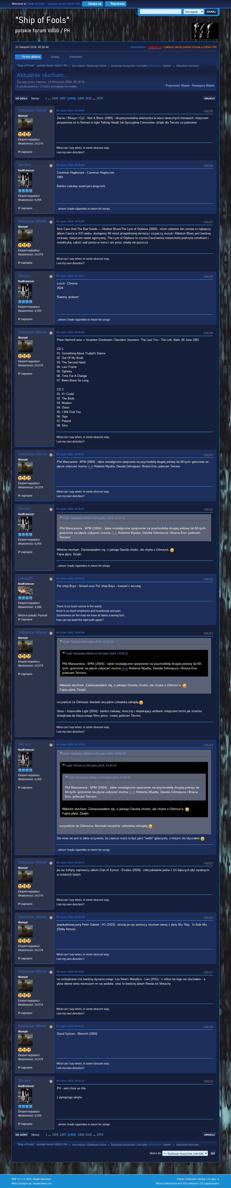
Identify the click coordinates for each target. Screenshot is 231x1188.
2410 (88, 98)
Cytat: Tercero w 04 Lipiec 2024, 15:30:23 (88, 641)
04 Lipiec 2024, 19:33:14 (70, 744)
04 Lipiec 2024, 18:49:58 (70, 632)
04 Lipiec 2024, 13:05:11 (70, 454)
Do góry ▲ (213, 1179)
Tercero (24, 165)
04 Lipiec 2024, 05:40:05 (70, 332)
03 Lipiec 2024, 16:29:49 (70, 110)
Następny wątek (203, 85)
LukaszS (25, 578)
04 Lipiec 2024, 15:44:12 (70, 578)
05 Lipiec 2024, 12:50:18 (70, 917)
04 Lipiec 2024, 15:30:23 (70, 508)
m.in (90, 466)
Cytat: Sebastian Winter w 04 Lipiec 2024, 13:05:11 (94, 518)
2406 (55, 98)
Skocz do (155, 1153)
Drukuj (209, 98)
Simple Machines (42, 1179)
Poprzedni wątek (177, 85)
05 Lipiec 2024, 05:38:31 (70, 862)
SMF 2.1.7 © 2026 (21, 1179)
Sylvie (167, 65)
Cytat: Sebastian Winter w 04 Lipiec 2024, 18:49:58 (94, 753)
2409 (81, 98)
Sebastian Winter (32, 110)
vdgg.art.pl (155, 47)
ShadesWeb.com (42, 1183)
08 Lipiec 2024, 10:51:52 (70, 1080)
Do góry (22, 1134)
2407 (63, 98)
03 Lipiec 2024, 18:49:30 (70, 165)
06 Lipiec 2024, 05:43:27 (70, 971)
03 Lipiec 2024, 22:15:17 (70, 276)
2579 (100, 98)
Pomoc (181, 1179)
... (50, 98)
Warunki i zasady (196, 1179)
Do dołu (21, 98)
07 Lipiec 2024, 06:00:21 (70, 1026)
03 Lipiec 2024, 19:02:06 (70, 221)
